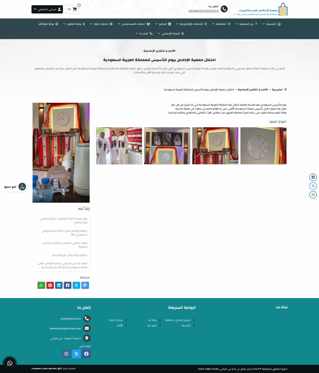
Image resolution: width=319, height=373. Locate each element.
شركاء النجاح (116, 320)
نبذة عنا (152, 320)
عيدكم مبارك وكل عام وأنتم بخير (69, 255)
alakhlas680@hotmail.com (65, 328)
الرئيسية (271, 24)
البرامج (163, 24)
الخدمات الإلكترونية (191, 24)
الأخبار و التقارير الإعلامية (253, 89)
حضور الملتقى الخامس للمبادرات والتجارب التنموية (64, 244)
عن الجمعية (246, 24)
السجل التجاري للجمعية (178, 320)
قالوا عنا (152, 325)
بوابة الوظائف (46, 24)
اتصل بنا (143, 33)
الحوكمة (221, 24)
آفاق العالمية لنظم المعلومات (46, 368)
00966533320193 (71, 318)
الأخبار (120, 325)
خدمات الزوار (101, 24)
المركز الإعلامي (171, 33)
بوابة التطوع (74, 24)
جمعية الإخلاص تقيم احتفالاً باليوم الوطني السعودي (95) (64, 232)
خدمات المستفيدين (133, 24)
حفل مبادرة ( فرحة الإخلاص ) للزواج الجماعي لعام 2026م (63, 220)
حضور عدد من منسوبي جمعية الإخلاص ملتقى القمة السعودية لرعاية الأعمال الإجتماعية (62, 265)
